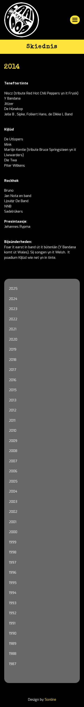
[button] (75, 20)
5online (50, 699)
